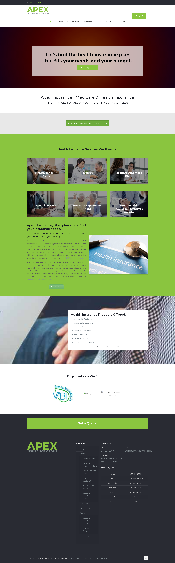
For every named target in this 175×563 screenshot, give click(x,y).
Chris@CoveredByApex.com (139, 451)
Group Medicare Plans (89, 472)
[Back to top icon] (146, 558)
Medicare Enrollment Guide (87, 521)
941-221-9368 (35, 2)
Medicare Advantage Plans (90, 464)
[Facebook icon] (147, 2)
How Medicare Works (88, 487)
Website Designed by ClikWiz (80, 558)
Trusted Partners (86, 529)
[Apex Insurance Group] (38, 10)
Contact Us (84, 536)
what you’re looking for (74, 258)
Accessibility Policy (101, 558)
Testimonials (85, 508)
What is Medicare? (87, 479)
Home (82, 449)
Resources (84, 513)
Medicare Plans (89, 459)
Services (83, 454)
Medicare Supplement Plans (88, 496)
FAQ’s (82, 541)
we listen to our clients (59, 241)
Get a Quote (139, 16)
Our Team (84, 504)
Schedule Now (56, 287)
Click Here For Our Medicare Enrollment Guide (87, 123)
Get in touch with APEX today (39, 279)
